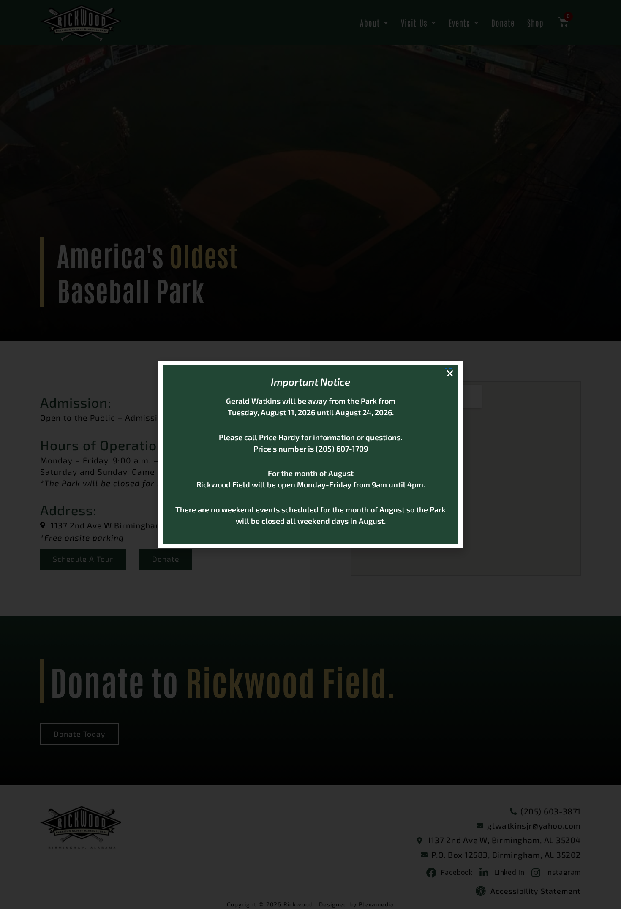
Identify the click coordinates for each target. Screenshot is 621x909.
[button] (450, 373)
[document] (310, 454)
